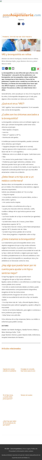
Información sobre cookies (25, 451)
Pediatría (6, 37)
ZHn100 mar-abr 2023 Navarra (21, 37)
